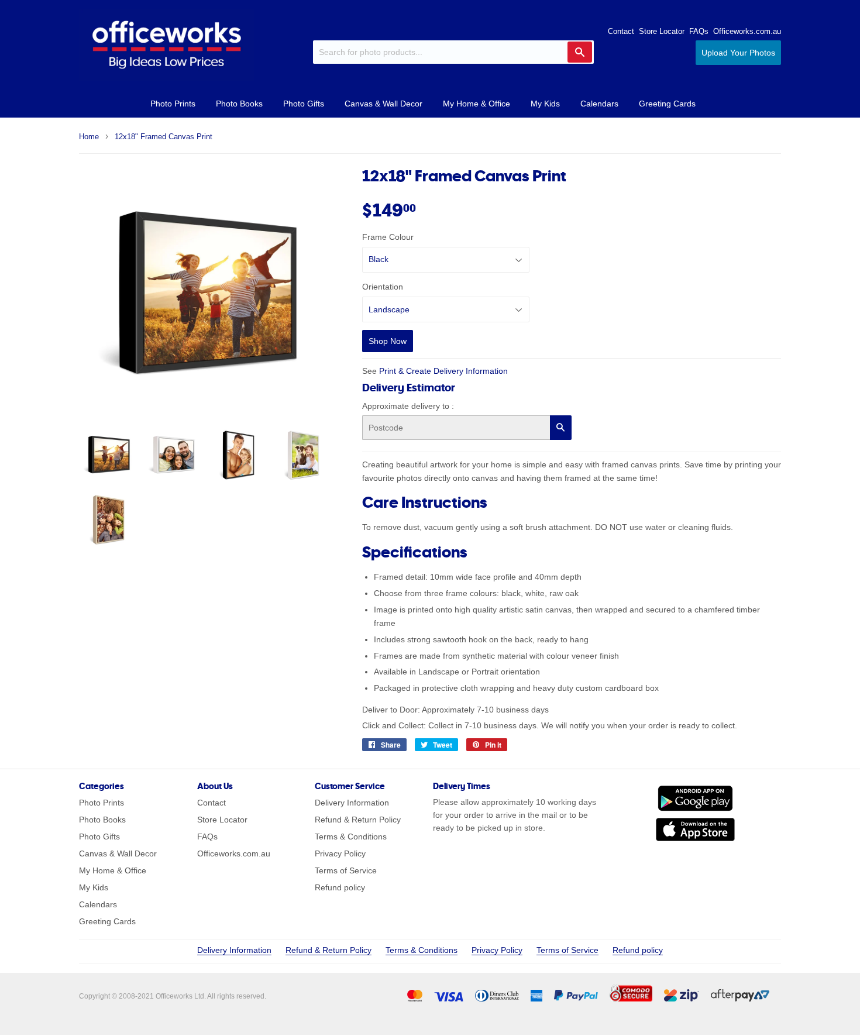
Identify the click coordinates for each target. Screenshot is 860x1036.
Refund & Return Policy (358, 819)
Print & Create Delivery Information (443, 371)
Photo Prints (172, 103)
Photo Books (239, 103)
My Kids (545, 103)
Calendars (599, 103)
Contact (621, 31)
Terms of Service (346, 870)
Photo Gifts (303, 103)
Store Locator (661, 31)
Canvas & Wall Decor (383, 103)
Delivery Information (352, 802)
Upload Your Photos (738, 52)
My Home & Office (476, 103)
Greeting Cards (667, 103)
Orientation (382, 286)
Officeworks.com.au (747, 31)
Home (89, 136)
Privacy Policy (340, 853)
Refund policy (340, 887)
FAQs (698, 31)
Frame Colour (388, 237)
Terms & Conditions (351, 836)
